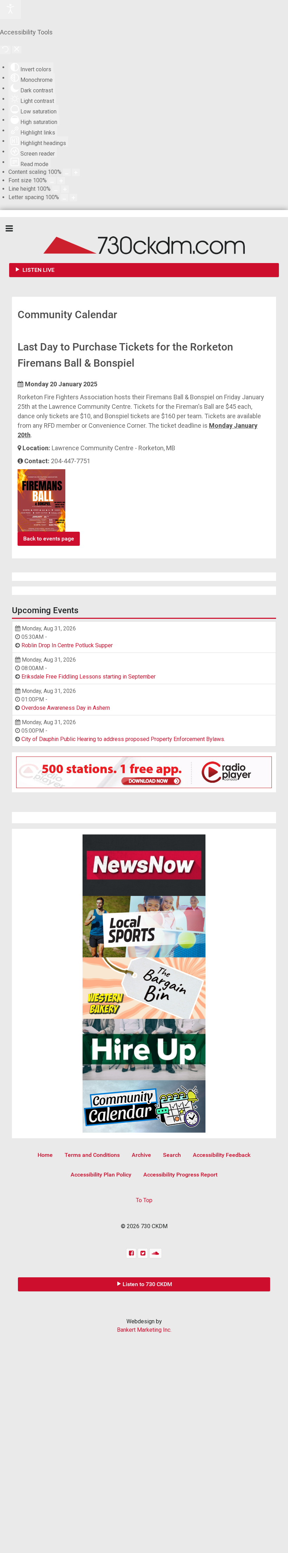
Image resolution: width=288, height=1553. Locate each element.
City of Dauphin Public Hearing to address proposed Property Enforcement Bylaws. (123, 739)
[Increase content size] (76, 172)
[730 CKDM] (144, 240)
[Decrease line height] (56, 189)
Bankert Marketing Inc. (144, 1329)
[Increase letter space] (73, 197)
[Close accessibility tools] (16, 49)
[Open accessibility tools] (10, 9)
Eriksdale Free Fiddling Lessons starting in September (88, 676)
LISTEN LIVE (37, 270)
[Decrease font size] (52, 180)
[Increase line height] (65, 189)
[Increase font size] (61, 180)
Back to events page (48, 538)
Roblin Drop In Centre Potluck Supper (67, 645)
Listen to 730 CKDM (147, 1284)
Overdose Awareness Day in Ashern (65, 708)
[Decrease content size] (67, 172)
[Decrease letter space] (64, 197)
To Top (144, 1200)
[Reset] (5, 50)
